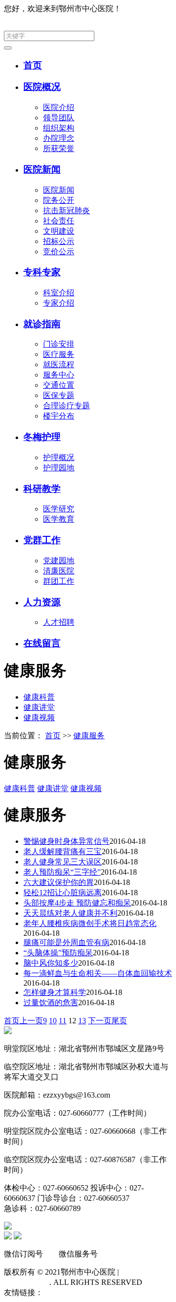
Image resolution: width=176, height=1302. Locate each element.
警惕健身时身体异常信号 (66, 841)
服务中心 (58, 375)
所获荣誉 (58, 148)
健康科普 (39, 697)
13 (82, 1020)
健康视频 (39, 717)
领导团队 (58, 117)
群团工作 (58, 581)
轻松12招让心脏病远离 (62, 892)
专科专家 (42, 272)
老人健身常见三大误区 (62, 862)
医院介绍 (58, 107)
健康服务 (89, 735)
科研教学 (42, 489)
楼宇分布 (58, 416)
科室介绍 (58, 292)
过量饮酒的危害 (50, 1002)
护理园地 (58, 467)
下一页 (99, 1020)
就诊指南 (42, 324)
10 (53, 1020)
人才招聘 (58, 622)
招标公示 (58, 241)
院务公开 (58, 200)
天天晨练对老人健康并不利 (70, 913)
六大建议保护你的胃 (58, 882)
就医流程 (58, 364)
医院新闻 (42, 169)
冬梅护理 (42, 437)
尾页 (119, 1020)
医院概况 (42, 87)
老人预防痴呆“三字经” (62, 872)
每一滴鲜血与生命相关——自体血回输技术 (97, 973)
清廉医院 (58, 571)
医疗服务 (58, 354)
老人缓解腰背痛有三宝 (62, 851)
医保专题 (58, 395)
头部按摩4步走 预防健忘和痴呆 (77, 903)
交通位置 (58, 385)
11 (62, 1020)
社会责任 (58, 221)
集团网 (160, 8)
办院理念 (58, 138)
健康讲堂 (39, 707)
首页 (32, 65)
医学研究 (58, 509)
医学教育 (58, 519)
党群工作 (42, 540)
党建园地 (58, 560)
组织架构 (58, 128)
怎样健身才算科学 (54, 992)
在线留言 (42, 643)
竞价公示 (58, 251)
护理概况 (58, 457)
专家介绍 (58, 303)
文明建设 (58, 231)
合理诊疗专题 (66, 405)
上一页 (31, 1020)
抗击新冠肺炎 (66, 210)
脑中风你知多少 (50, 963)
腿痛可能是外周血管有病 (66, 942)
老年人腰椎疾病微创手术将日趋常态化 (89, 923)
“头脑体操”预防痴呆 (58, 953)
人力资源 (42, 602)
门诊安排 (58, 344)
